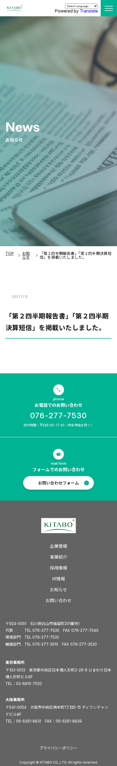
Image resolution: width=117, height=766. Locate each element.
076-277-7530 (58, 415)
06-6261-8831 (28, 721)
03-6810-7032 (29, 683)
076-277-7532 (45, 637)
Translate (89, 11)
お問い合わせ (58, 600)
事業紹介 (58, 557)
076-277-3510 (45, 644)
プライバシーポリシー (58, 748)
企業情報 (58, 546)
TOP (9, 253)
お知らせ (26, 255)
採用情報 (58, 568)
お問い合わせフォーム (58, 483)
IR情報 (58, 578)
